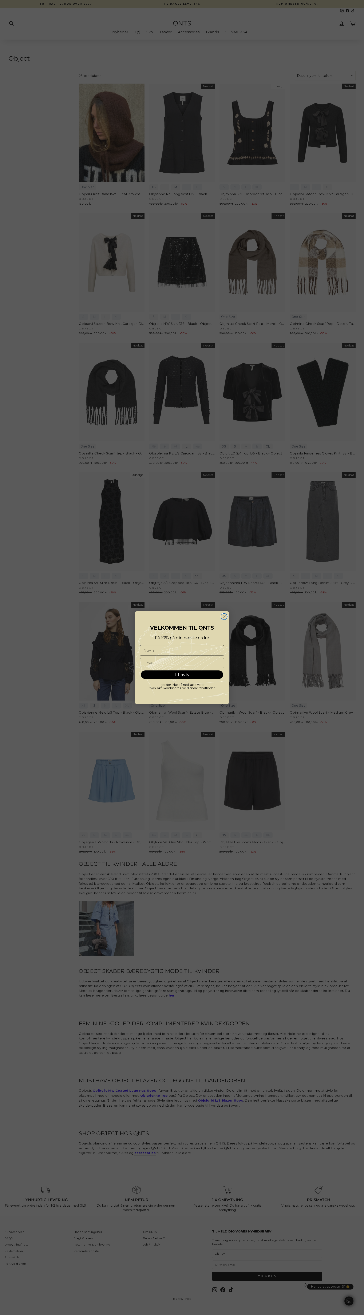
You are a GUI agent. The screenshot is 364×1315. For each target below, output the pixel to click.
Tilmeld (182, 675)
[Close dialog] (224, 616)
